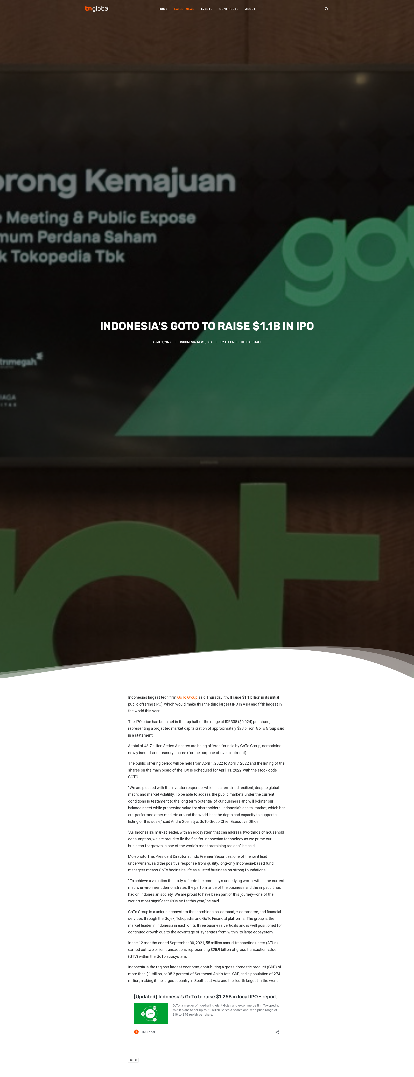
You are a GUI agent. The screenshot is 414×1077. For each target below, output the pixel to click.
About (250, 9)
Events (207, 9)
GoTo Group (187, 697)
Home (163, 9)
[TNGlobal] (97, 9)
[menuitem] (163, 9)
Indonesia (188, 342)
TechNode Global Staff (243, 342)
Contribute (228, 9)
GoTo (133, 1060)
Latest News (184, 9)
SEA (209, 342)
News (201, 342)
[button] (327, 9)
